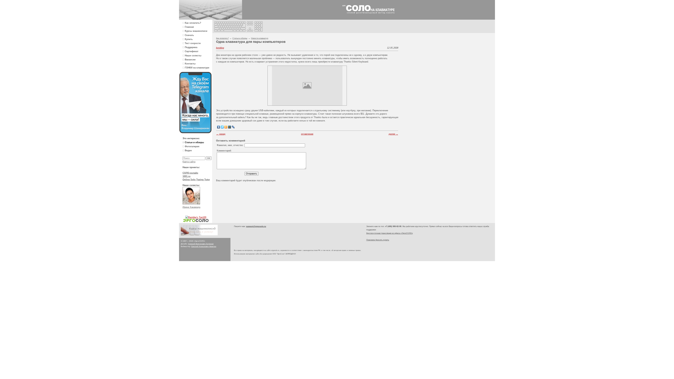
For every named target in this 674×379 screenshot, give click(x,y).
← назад (220, 134)
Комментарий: (224, 150)
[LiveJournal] (233, 127)
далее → (393, 134)
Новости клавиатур (259, 38)
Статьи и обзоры (239, 38)
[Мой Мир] (230, 127)
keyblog (220, 47)
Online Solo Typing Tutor (196, 179)
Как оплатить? (222, 38)
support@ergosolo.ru (256, 226)
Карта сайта (189, 161)
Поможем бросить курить (377, 240)
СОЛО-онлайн (190, 173)
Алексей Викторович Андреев (200, 244)
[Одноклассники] (226, 127)
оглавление (307, 134)
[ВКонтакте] (218, 127)
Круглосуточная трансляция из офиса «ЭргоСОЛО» (389, 233)
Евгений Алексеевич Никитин (203, 246)
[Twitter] (222, 127)
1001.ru (186, 176)
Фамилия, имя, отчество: (230, 145)
